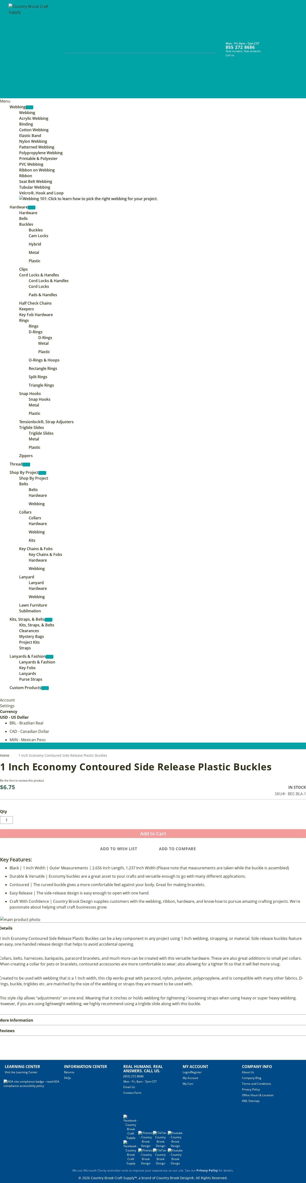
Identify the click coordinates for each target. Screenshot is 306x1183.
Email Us (129, 1087)
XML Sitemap (250, 1101)
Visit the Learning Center (21, 1072)
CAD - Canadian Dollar (29, 731)
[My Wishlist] (279, 46)
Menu (5, 101)
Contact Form (132, 1093)
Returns (69, 1072)
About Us (248, 1072)
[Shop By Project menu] (42, 473)
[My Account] (270, 46)
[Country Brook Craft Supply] (30, 50)
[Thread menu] (26, 464)
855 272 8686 (240, 47)
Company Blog (251, 1078)
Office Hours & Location (257, 1095)
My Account (190, 1078)
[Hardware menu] (31, 207)
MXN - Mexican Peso (28, 739)
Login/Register (192, 1072)
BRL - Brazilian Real (26, 723)
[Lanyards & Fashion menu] (49, 657)
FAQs (67, 1078)
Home (5, 755)
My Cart (188, 1084)
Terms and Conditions (256, 1084)
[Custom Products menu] (45, 688)
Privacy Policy (251, 1089)
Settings (7, 705)
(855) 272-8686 (133, 1076)
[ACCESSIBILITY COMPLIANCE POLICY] (34, 1086)
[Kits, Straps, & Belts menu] (48, 620)
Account (7, 700)
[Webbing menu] (29, 107)
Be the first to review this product (22, 780)
